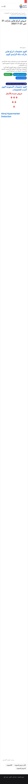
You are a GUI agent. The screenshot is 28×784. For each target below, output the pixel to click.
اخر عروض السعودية (20, 765)
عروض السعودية (21, 768)
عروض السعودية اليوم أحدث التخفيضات (13, 13)
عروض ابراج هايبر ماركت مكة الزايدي (18, 14)
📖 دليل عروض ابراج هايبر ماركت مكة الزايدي (16, 83)
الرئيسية (23, 13)
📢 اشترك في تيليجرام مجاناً (20, 74)
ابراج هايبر (14, 777)
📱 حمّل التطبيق (8, 74)
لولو (5, 777)
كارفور (10, 777)
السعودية (9, 765)
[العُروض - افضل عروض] (23, 6)
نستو (7, 777)
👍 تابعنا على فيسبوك (21, 77)
